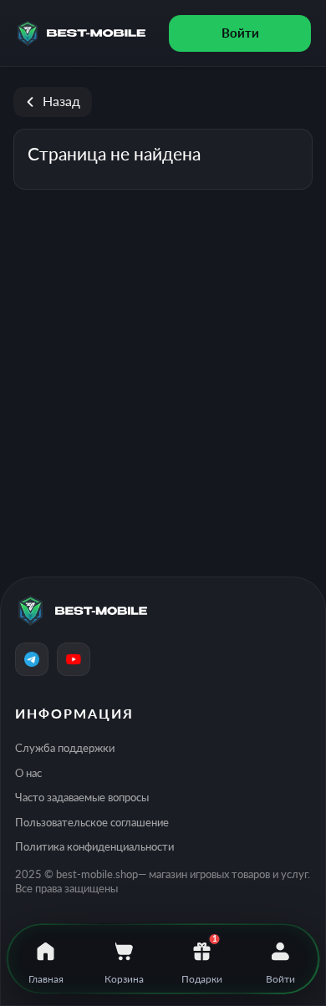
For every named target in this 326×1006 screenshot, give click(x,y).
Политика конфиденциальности (94, 846)
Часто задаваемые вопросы (82, 797)
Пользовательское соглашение (92, 822)
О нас (28, 773)
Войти (240, 32)
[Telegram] (31, 659)
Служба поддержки (65, 747)
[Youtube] (73, 659)
